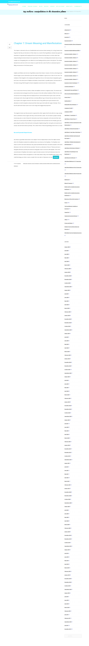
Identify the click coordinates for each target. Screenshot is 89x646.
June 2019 (66, 557)
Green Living (67, 97)
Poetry (66, 202)
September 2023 (68, 373)
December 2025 (68, 275)
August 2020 (67, 506)
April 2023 (67, 391)
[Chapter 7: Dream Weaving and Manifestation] (35, 28)
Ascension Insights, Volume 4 (71, 64)
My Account (60, 6)
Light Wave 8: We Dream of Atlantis (72, 148)
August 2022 (67, 420)
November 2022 (68, 409)
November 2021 (68, 452)
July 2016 (66, 625)
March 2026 (67, 265)
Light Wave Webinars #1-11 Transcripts (73, 161)
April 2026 (67, 261)
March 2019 (67, 567)
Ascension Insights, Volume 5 (71, 68)
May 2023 (66, 387)
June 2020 (66, 513)
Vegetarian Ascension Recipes (71, 216)
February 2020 (67, 528)
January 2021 (67, 488)
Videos (52, 6)
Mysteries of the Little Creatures (71, 199)
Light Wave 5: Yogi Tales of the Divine (72, 132)
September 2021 (68, 459)
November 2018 (68, 582)
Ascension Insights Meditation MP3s (72, 50)
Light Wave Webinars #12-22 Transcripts (73, 167)
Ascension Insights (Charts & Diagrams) (73, 44)
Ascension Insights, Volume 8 (71, 79)
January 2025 (67, 315)
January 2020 (67, 531)
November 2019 (68, 539)
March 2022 (67, 438)
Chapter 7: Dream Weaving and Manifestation (38, 43)
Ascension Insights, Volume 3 (71, 61)
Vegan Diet (67, 212)
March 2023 (67, 394)
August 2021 (67, 463)
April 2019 (67, 564)
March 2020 (67, 524)
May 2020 (66, 517)
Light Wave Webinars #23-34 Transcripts (73, 173)
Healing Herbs (67, 101)
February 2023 (67, 398)
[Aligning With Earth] (12, 6)
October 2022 (67, 412)
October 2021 (67, 456)
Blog (40, 6)
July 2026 (66, 250)
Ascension (67, 37)
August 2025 (67, 290)
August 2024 (67, 333)
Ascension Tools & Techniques (33, 163)
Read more (56, 157)
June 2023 (66, 384)
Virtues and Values (68, 223)
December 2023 (68, 362)
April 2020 (67, 520)
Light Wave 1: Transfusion (70, 115)
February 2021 (67, 484)
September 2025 (68, 286)
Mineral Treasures (68, 183)
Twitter (78, 0)
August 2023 (67, 376)
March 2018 (67, 607)
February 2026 (67, 268)
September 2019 (68, 546)
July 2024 (66, 337)
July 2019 (66, 553)
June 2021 (66, 470)
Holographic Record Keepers (70, 104)
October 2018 (67, 585)
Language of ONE (68, 111)
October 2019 (67, 542)
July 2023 (66, 380)
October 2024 (67, 326)
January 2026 (67, 272)
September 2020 (68, 502)
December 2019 (68, 535)
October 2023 (67, 369)
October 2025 (67, 283)
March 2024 (67, 351)
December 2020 (68, 492)
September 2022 (68, 416)
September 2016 (68, 621)
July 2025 (66, 293)
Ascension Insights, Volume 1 (71, 54)
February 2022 (67, 441)
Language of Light (68, 108)
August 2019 (67, 549)
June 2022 (66, 427)
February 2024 (67, 355)
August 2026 (67, 247)
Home (24, 6)
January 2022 (67, 445)
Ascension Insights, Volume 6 (71, 72)
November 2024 (68, 322)
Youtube (79, 0)
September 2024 (68, 329)
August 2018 (67, 593)
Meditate (69, 6)
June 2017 (66, 614)
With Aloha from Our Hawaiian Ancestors (73, 232)
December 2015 (68, 629)
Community (78, 6)
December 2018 (68, 578)
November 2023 (68, 365)
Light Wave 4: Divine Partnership (71, 128)
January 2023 (67, 402)
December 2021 (68, 448)
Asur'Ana (19, 163)
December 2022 (68, 405)
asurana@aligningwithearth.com (14, 1)
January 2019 (67, 575)
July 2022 (66, 423)
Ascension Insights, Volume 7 (71, 75)
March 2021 (67, 481)
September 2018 (68, 589)
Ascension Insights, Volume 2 (71, 57)
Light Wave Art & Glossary (70, 157)
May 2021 (66, 474)
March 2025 (67, 308)
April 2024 (67, 347)
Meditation (67, 179)
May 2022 (66, 430)
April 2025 (67, 304)
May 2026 (66, 257)
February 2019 (67, 571)
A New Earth (25, 163)
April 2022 (67, 434)
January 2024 (67, 358)
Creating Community (43, 163)
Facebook (76, 0)
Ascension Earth (68, 40)
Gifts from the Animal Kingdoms (71, 93)
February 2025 (67, 311)
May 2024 (66, 344)
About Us (66, 33)
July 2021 (66, 466)
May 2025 (66, 301)
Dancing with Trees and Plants (71, 90)
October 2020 (67, 499)
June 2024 (66, 340)
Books (46, 6)
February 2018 (67, 611)
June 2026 (66, 254)
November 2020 (68, 495)
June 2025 (66, 297)
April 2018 (67, 603)
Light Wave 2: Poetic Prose (70, 119)
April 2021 (67, 477)
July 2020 (66, 510)
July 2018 (66, 596)
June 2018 (66, 600)
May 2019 (66, 560)
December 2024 (68, 319)
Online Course (32, 6)
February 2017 (67, 618)
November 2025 (68, 279)
